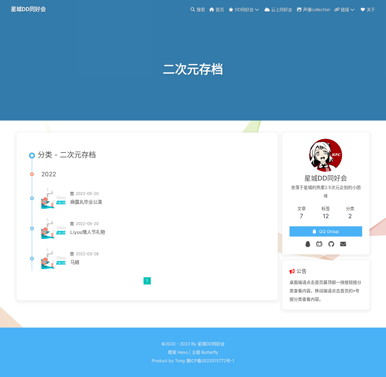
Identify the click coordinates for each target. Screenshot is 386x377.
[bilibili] (319, 244)
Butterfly (209, 352)
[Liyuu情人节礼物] (53, 228)
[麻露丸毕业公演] (53, 198)
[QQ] (307, 244)
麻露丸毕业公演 (86, 202)
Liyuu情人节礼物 (87, 232)
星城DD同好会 (28, 9)
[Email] (343, 244)
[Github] (331, 244)
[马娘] (53, 259)
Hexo (183, 352)
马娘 (74, 262)
